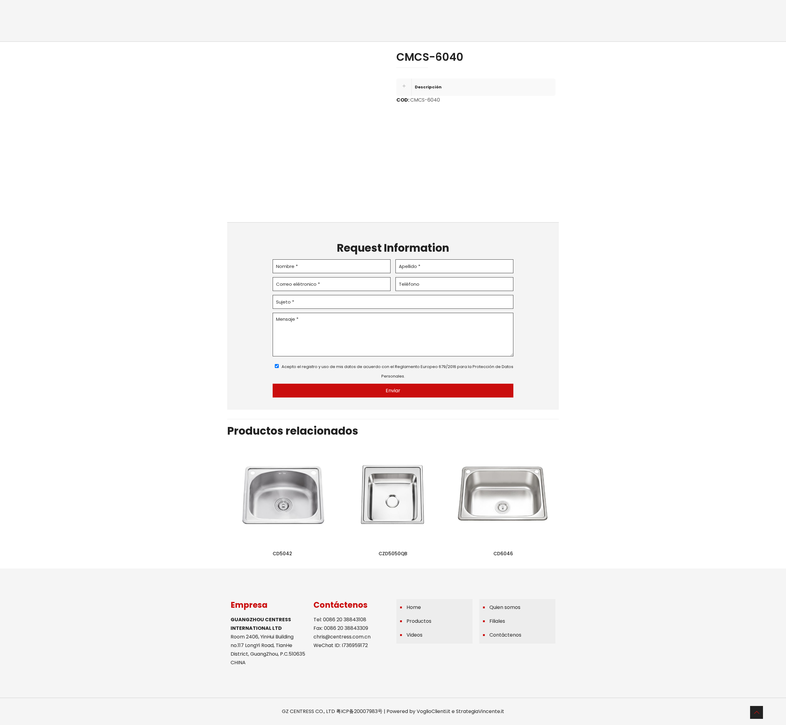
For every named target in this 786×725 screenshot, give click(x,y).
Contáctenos (505, 634)
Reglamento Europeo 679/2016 (425, 367)
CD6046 (503, 553)
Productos (419, 621)
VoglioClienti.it (433, 711)
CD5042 (282, 553)
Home (414, 607)
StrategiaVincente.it (480, 711)
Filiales (497, 621)
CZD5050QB (393, 553)
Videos (414, 634)
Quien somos (504, 607)
